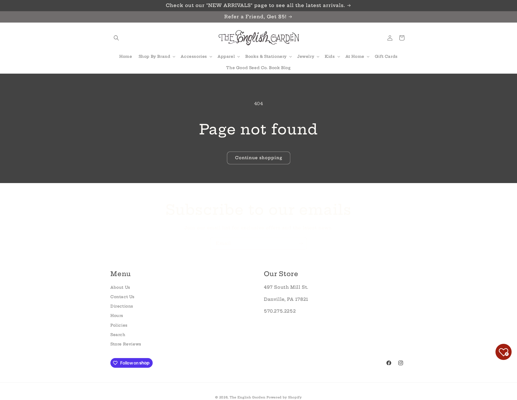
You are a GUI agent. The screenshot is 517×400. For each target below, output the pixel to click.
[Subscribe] (301, 243)
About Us (120, 287)
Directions (121, 306)
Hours (116, 315)
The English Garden (248, 397)
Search (117, 334)
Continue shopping (258, 157)
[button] (116, 38)
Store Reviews (125, 343)
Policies (119, 325)
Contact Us (122, 296)
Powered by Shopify (284, 397)
